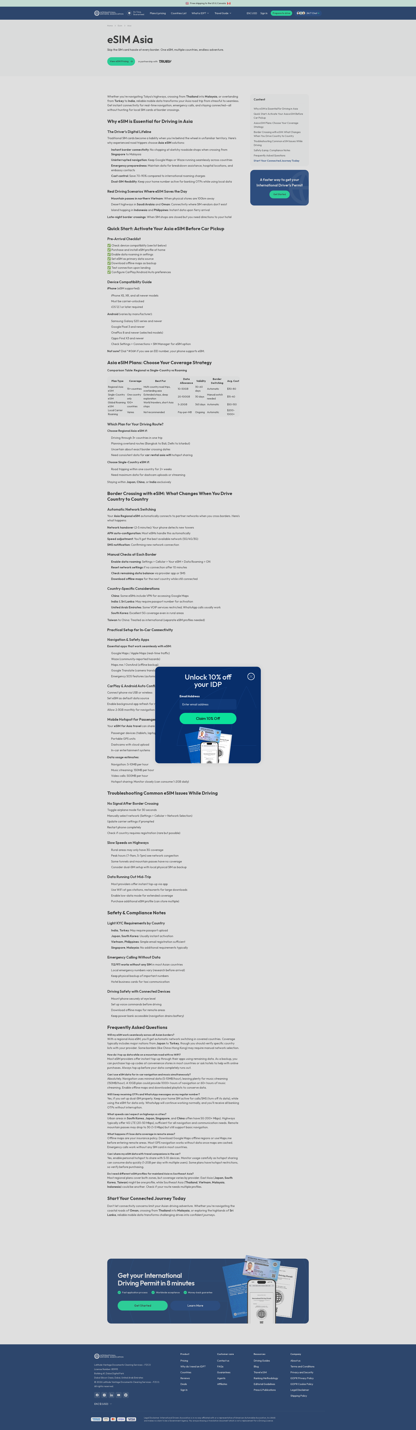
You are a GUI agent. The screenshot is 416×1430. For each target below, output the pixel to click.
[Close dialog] (251, 676)
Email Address (190, 696)
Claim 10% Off (208, 718)
